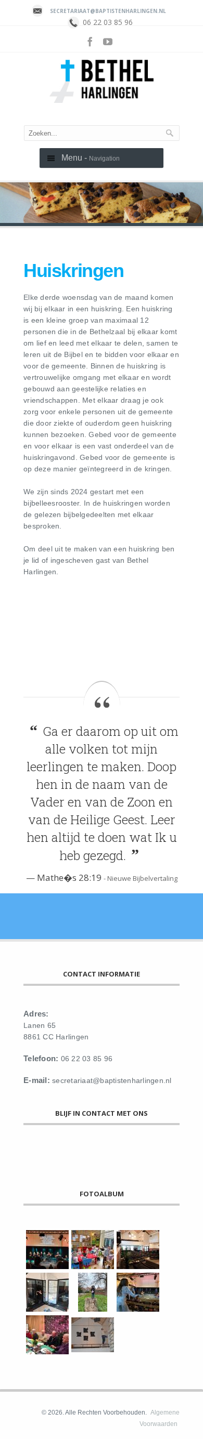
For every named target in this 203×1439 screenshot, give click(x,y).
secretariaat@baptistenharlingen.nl (108, 11)
